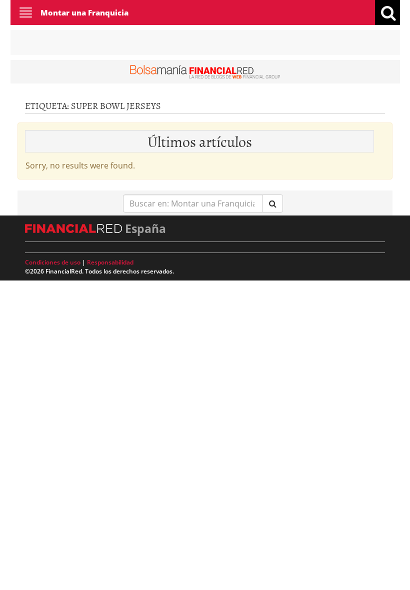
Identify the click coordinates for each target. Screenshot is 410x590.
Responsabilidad (110, 262)
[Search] (272, 203)
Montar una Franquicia (84, 13)
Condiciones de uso (52, 262)
